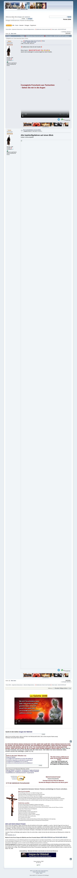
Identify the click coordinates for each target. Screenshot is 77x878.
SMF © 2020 (38, 870)
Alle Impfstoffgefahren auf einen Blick (32, 130)
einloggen (19, 16)
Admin (9, 41)
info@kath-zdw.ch (11, 835)
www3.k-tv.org (14, 776)
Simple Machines (44, 870)
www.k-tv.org (14, 777)
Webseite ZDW (24, 9)
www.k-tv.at (14, 779)
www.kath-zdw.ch (45, 126)
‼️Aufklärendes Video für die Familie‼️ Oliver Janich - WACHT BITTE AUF (34, 41)
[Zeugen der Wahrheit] (7, 62)
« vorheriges (63, 31)
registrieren (27, 16)
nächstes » (69, 31)
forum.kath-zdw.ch (61, 837)
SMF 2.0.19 (32, 870)
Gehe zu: (50, 688)
